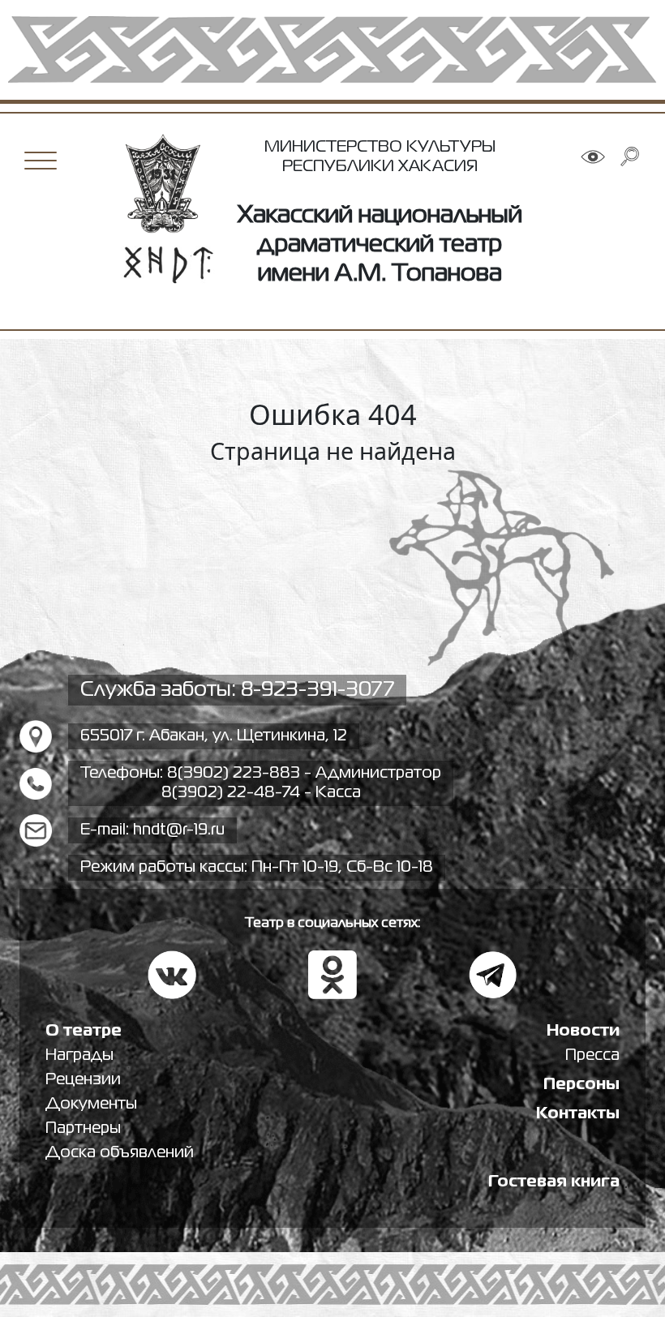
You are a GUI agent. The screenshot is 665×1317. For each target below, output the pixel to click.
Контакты (578, 1114)
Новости (583, 1031)
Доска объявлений (119, 1153)
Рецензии (83, 1080)
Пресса (592, 1055)
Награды (79, 1055)
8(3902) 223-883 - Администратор (304, 773)
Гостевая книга (554, 1182)
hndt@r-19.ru (179, 830)
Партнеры (83, 1128)
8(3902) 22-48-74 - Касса (261, 793)
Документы (91, 1104)
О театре (83, 1031)
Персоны (581, 1085)
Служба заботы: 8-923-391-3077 (237, 690)
